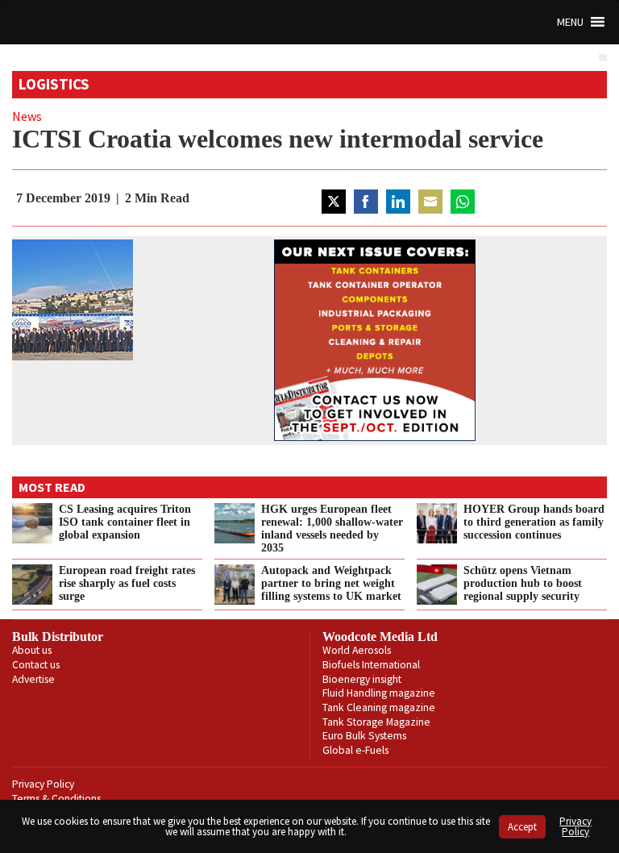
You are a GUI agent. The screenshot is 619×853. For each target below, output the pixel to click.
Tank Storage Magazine (376, 722)
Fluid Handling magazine (378, 693)
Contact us (36, 665)
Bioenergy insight (361, 679)
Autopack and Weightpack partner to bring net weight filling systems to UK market (331, 583)
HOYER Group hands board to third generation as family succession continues (533, 521)
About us (32, 650)
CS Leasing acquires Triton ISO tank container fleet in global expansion (125, 521)
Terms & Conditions (56, 798)
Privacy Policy (43, 784)
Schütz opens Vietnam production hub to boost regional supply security (522, 583)
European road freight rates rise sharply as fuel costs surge (127, 583)
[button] (570, 22)
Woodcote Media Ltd (380, 636)
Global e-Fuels (355, 750)
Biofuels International (371, 665)
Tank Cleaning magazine (378, 707)
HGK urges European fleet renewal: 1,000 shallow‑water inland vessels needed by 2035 (332, 528)
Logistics (54, 84)
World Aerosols (356, 650)
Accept (522, 827)
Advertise (33, 679)
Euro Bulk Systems (364, 736)
